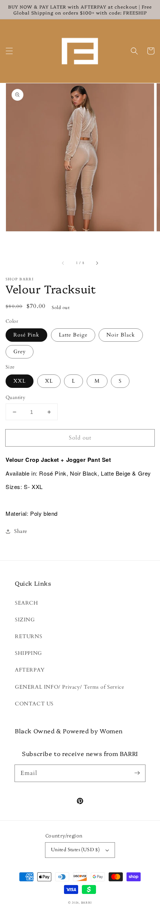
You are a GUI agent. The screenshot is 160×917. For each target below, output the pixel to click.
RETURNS (28, 636)
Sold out (80, 437)
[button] (9, 51)
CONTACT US (34, 703)
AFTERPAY (30, 669)
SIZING (25, 619)
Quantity (15, 397)
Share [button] (20, 531)
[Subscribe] (137, 773)
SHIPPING (28, 653)
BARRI (86, 903)
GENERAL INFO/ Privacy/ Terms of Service (69, 687)
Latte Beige (73, 334)
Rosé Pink (26, 334)
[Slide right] (97, 263)
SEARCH (26, 602)
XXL (19, 381)
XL (49, 381)
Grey (19, 351)
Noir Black (120, 334)
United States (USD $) (75, 849)
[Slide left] (63, 263)
